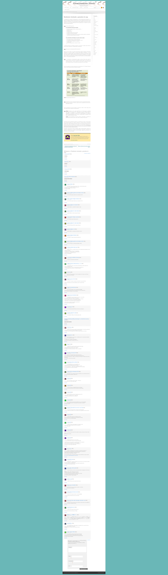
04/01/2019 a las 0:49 (69, 193)
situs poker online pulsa (71, 467)
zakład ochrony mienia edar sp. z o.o (74, 263)
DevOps (94, 23)
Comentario (70, 547)
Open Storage (67, 7)
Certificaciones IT (95, 21)
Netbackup (94, 39)
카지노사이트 (67, 153)
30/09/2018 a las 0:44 (69, 408)
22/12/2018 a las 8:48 (69, 264)
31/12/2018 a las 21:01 (69, 199)
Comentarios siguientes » (87, 153)
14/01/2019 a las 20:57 (66, 177)
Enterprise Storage (75, 7)
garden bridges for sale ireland (73, 210)
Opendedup (94, 42)
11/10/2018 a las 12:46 (69, 372)
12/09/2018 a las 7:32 (69, 438)
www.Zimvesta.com (71, 507)
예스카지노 (69, 448)
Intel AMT (94, 30)
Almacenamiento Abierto (84, 3)
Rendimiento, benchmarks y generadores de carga (76, 17)
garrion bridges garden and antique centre (75, 192)
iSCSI (94, 32)
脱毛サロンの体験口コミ (72, 514)
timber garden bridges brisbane (73, 198)
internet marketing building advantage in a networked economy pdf (76, 319)
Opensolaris (94, 44)
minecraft (69, 378)
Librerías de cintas (95, 34)
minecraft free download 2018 (73, 371)
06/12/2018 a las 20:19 (69, 313)
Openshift (94, 43)
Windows (94, 54)
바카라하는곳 (69, 306)
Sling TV (68, 344)
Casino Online (70, 184)
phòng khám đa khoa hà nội (72, 491)
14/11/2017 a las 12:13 (69, 532)
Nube (94, 40)
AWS (94, 17)
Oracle (94, 46)
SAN (70, 7)
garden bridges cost (71, 229)
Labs (94, 33)
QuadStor (94, 47)
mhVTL (94, 36)
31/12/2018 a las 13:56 (69, 205)
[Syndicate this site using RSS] (103, 7)
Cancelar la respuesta (83, 540)
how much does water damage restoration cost (76, 500)
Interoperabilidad (95, 31)
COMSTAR (94, 22)
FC (93, 26)
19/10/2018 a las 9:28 (69, 353)
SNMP (94, 51)
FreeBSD (94, 28)
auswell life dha (70, 459)
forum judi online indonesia (69, 176)
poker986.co (69, 523)
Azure (94, 18)
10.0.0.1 (68, 272)
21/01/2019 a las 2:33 (66, 162)
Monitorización (95, 37)
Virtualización (86, 7)
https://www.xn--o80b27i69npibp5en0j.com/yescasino (71, 455)
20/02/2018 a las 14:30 (69, 515)
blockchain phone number (72, 362)
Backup (94, 19)
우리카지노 (66, 161)
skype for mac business (71, 295)
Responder (65, 166)
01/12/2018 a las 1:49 (66, 320)
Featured (94, 27)
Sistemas (81, 7)
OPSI (94, 45)
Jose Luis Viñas (77, 135)
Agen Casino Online (71, 531)
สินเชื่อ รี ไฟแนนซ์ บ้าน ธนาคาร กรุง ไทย (75, 407)
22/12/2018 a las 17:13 (69, 258)
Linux (94, 35)
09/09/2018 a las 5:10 (69, 449)
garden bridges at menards (72, 204)
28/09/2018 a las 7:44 (69, 415)
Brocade (94, 20)
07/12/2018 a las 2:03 (69, 307)
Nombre (70, 556)
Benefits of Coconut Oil (71, 352)
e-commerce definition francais (73, 257)
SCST (94, 49)
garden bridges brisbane (72, 235)
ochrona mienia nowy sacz (72, 247)
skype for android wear (71, 287)
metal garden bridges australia (73, 216)
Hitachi (94, 29)
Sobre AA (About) (67, 9)
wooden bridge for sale (71, 312)
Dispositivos (95, 24)
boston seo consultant (71, 485)
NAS (94, 38)
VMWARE (94, 53)
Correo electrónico (71, 561)
